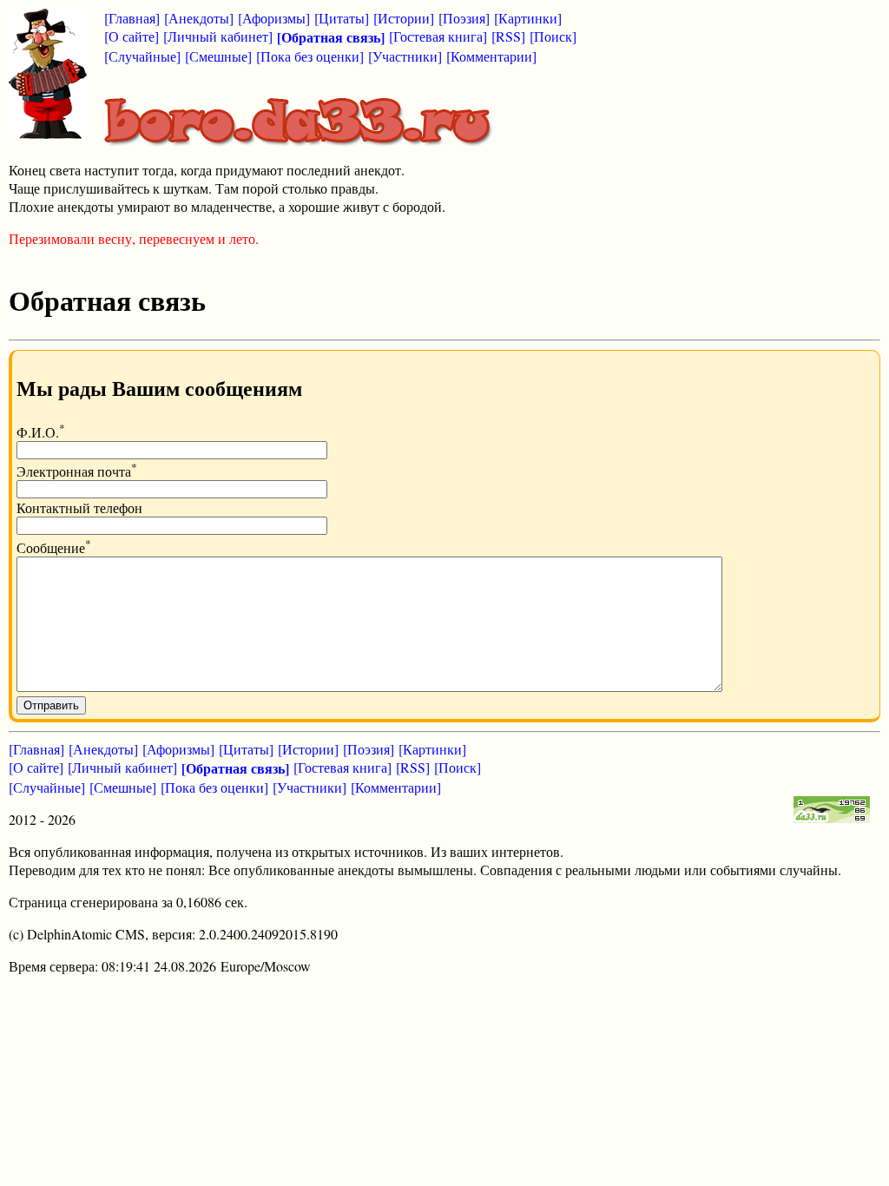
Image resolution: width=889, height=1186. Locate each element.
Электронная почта (76, 471)
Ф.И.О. (40, 432)
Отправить (51, 705)
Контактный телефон (79, 507)
